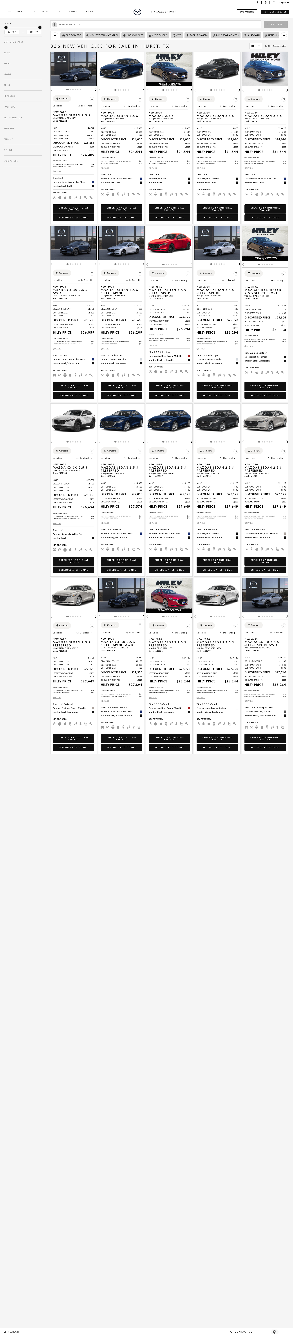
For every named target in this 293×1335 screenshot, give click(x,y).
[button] (274, 2)
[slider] (5, 27)
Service (88, 12)
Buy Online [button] (247, 12)
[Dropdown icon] (257, 2)
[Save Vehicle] (92, 99)
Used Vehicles (51, 12)
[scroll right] (284, 35)
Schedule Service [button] (275, 12)
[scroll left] (55, 35)
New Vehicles (26, 12)
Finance (72, 12)
